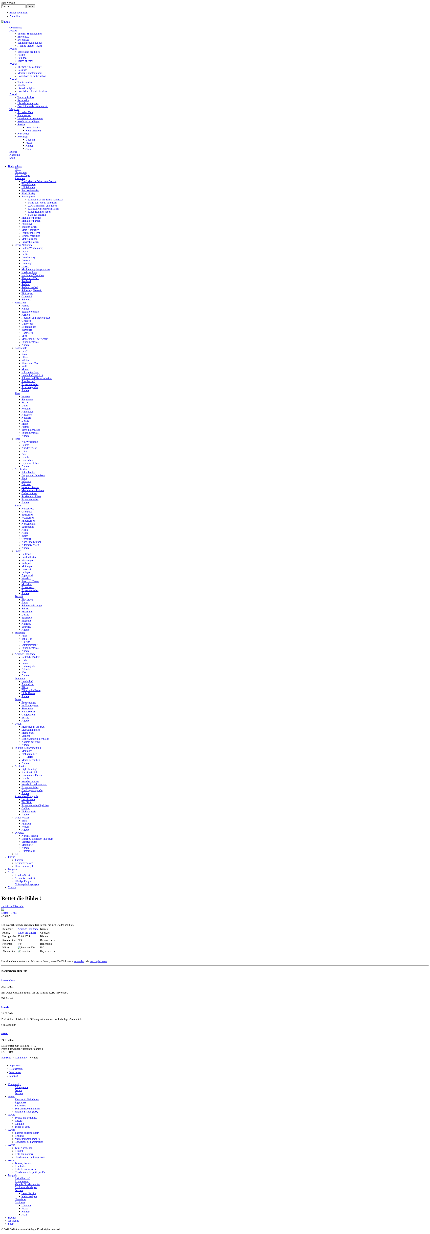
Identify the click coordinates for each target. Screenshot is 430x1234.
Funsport (26, 569)
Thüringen (27, 293)
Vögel (25, 405)
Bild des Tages (22, 175)
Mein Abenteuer (30, 229)
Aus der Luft (28, 381)
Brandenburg (28, 257)
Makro (25, 423)
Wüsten (26, 360)
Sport (17, 551)
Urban (18, 723)
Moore (25, 369)
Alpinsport (27, 575)
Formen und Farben (32, 775)
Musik (25, 335)
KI (16, 853)
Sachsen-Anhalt (30, 287)
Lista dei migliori (26, 88)
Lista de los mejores (27, 103)
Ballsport (26, 554)
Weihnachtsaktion (31, 235)
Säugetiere (27, 399)
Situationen (27, 708)
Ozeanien (27, 538)
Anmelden (14, 16)
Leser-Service (33, 127)
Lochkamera (28, 799)
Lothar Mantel (8, 980)
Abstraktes (20, 766)
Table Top (27, 638)
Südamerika (28, 526)
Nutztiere (26, 417)
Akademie (14, 154)
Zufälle (25, 717)
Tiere (17, 393)
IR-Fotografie (29, 811)
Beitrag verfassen (24, 863)
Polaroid (26, 669)
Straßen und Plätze (31, 496)
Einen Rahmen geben (39, 211)
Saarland (26, 281)
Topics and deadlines (28, 51)
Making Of (27, 844)
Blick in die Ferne (31, 690)
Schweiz (26, 299)
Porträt (25, 305)
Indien (25, 535)
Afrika (25, 529)
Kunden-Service (23, 875)
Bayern (25, 251)
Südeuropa (27, 514)
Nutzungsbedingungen (27, 884)
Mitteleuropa (28, 520)
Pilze (24, 454)
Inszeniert (27, 329)
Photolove (27, 223)
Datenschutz (16, 1068)
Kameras (26, 623)
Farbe (25, 660)
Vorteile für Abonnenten (30, 118)
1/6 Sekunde (28, 187)
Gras (24, 451)
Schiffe (25, 608)
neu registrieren (98, 961)
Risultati (21, 85)
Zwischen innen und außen (42, 205)
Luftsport (26, 572)
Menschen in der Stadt (33, 726)
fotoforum (22, 136)
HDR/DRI (27, 757)
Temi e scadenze (26, 82)
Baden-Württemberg (32, 248)
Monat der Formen (31, 217)
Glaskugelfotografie (32, 790)
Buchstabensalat (30, 190)
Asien (25, 532)
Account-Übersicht (25, 878)
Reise (18, 505)
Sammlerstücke (30, 644)
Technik (19, 596)
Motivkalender (29, 238)
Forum (11, 856)
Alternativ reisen (30, 544)
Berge (25, 351)
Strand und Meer (30, 363)
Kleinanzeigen (33, 130)
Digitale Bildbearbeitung (28, 747)
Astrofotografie (30, 387)
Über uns (30, 139)
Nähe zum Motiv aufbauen (42, 202)
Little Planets (28, 693)
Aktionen (20, 178)
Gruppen (26, 320)
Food (24, 635)
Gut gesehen (28, 714)
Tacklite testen (29, 226)
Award (13, 30)
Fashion (26, 314)
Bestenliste (23, 39)
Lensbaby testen (30, 242)
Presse (29, 142)
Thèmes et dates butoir (29, 66)
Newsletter (23, 133)
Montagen (27, 750)
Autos (25, 602)
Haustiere (27, 414)
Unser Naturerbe (23, 245)
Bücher (13, 151)
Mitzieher (27, 584)
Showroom (21, 172)
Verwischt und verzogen (34, 784)
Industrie (26, 481)
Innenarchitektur (30, 487)
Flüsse (25, 357)
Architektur (21, 469)
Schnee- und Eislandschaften (37, 378)
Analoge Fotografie (25, 654)
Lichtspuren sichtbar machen (43, 208)
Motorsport (27, 566)
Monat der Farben (31, 220)
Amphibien (27, 411)
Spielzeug (27, 617)
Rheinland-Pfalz (30, 278)
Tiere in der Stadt (31, 429)
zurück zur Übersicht (12, 906)
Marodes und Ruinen (33, 490)
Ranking (22, 57)
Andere (25, 345)
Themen (19, 860)
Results (21, 54)
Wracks (25, 826)
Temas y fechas (25, 97)
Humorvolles (28, 711)
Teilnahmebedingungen (29, 42)
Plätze (25, 687)
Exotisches (27, 460)
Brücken (26, 484)
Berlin (25, 254)
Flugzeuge (27, 599)
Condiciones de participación (32, 106)
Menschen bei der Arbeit (35, 338)
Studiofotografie (30, 311)
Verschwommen (30, 781)
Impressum (15, 1065)
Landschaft (21, 348)
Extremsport (28, 587)
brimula (5, 1007)
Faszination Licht (31, 232)
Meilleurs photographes (29, 73)
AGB (28, 148)
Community (15, 27)
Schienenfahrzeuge (32, 605)
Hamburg (27, 263)
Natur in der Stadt (31, 741)
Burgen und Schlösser (33, 475)
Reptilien (26, 408)
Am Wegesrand (30, 441)
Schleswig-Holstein (32, 290)
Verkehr (26, 735)
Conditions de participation (31, 76)
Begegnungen (29, 326)
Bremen (26, 260)
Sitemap (13, 1075)
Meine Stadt (28, 732)
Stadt (24, 478)
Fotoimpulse (28, 196)
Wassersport (28, 560)
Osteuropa (27, 511)
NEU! (18, 169)
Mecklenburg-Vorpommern (36, 269)
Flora (17, 438)
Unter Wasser (22, 817)
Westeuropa (28, 517)
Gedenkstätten (29, 493)
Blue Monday (29, 184)
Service (21, 124)
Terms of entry (25, 60)
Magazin (14, 109)
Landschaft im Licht (32, 375)
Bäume (25, 444)
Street (18, 699)
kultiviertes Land (30, 372)
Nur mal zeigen (30, 835)
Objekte (26, 641)
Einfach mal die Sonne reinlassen (45, 199)
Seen (24, 354)
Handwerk (27, 332)
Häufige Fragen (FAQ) (29, 45)
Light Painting (29, 769)
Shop (12, 157)
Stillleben (20, 632)
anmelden (79, 961)
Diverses (19, 832)
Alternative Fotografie (26, 796)
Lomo (25, 663)
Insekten (26, 396)
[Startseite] (5, 21)
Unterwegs (27, 323)
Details (25, 420)
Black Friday (28, 193)
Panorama (20, 678)
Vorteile (12, 887)
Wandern (26, 578)
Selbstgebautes (29, 841)
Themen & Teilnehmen (29, 33)
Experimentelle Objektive (35, 805)
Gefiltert (26, 808)
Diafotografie (29, 666)
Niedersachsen (29, 272)
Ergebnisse (23, 36)
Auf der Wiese (29, 448)
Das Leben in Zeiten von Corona (39, 181)
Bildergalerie (15, 166)
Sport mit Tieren (30, 581)
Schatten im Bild (37, 214)
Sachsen (26, 284)
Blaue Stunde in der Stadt (35, 738)
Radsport (26, 563)
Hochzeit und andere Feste (36, 317)
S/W (24, 672)
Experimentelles (30, 341)
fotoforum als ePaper (28, 121)
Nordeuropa (28, 508)
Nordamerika (28, 523)
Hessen (25, 266)
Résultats (22, 69)
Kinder (25, 308)
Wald (24, 366)
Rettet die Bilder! (31, 657)
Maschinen (27, 611)
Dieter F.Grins (8, 912)
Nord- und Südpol (31, 541)
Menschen (20, 302)
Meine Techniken (31, 760)
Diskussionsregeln (24, 866)
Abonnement (24, 115)
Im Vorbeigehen (30, 705)
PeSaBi (4, 1033)
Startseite (6, 1057)
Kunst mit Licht (30, 772)
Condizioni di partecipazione (32, 91)
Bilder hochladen (18, 12)
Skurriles (26, 626)
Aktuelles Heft (25, 112)
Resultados (23, 100)
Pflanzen (26, 823)
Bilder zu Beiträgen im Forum (37, 838)
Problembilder (29, 753)
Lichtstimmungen (31, 729)
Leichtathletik (29, 557)
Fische (25, 402)
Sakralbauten (28, 472)
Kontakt (30, 145)
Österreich (27, 296)
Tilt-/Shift (27, 802)
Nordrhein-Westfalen (33, 275)
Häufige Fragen (23, 881)
